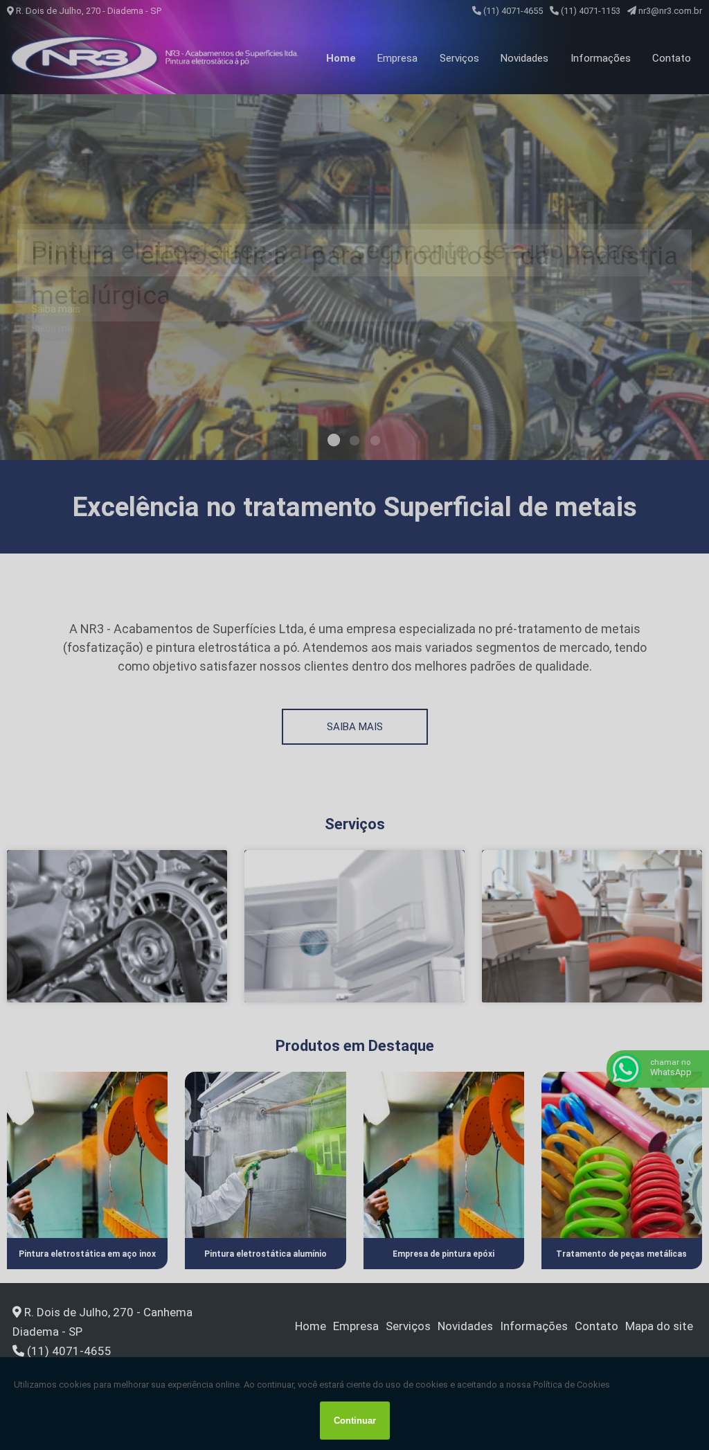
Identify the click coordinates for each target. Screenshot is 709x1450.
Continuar (355, 1420)
